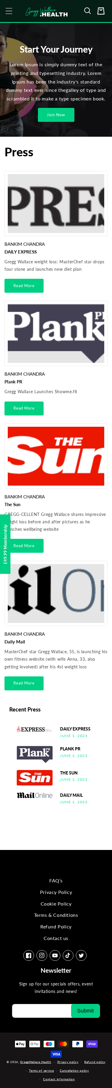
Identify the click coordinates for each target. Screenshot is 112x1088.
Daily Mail (14, 641)
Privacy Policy (56, 892)
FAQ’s (56, 880)
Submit (85, 1011)
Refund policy (94, 1062)
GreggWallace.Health (35, 1062)
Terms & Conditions (56, 915)
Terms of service (41, 1070)
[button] (87, 11)
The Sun (12, 504)
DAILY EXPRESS (20, 251)
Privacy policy (68, 1062)
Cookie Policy (56, 903)
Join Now (56, 114)
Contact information (59, 1079)
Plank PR (13, 381)
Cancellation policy (74, 1070)
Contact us (56, 938)
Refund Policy (56, 926)
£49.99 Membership (5, 544)
